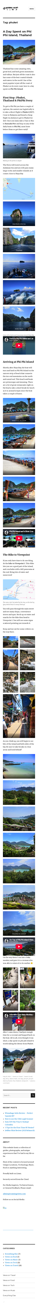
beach (26, 1076)
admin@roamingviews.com (14, 1194)
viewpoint (25, 1081)
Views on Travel (18, 1076)
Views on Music (11, 1260)
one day (20, 1078)
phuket (9, 1081)
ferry (7, 1078)
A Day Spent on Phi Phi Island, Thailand (17, 33)
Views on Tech (11, 1263)
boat (30, 1076)
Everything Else (11, 1254)
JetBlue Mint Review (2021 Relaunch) (20, 1130)
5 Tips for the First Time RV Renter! (19, 1128)
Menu (32, 9)
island (11, 1078)
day (4, 1078)
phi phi (26, 1078)
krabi (15, 1078)
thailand (18, 1081)
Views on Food (11, 1257)
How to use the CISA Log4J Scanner (19, 1119)
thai (14, 1081)
